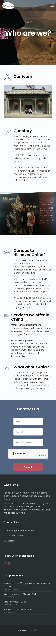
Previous (4, 213)
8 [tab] (37, 237)
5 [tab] (29, 237)
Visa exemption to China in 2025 (20, 594)
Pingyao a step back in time (18, 609)
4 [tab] (26, 237)
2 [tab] (21, 237)
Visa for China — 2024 (15, 601)
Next (52, 213)
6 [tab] (32, 237)
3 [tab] (24, 237)
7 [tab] (34, 237)
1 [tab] (19, 237)
